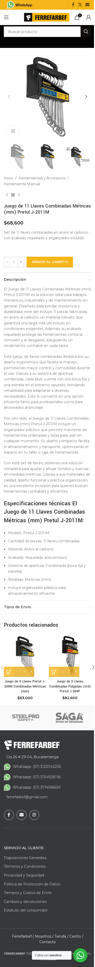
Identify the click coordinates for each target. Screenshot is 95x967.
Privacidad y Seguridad (24, 875)
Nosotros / (44, 936)
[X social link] (80, 5)
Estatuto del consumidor (26, 910)
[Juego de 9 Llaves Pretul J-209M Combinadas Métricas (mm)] (25, 655)
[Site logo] (46, 17)
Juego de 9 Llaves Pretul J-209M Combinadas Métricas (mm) (25, 686)
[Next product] (19, 195)
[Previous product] (7, 195)
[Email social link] (87, 5)
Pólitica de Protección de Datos (32, 884)
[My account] (89, 17)
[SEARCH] (86, 31)
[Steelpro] (26, 717)
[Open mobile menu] (6, 17)
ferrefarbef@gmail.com (27, 797)
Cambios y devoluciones (25, 901)
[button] (9, 97)
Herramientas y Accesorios (42, 178)
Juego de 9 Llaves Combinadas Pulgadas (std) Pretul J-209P (70, 686)
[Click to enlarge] (13, 131)
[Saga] (69, 717)
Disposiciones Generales (25, 858)
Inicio (8, 178)
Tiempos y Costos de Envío (28, 892)
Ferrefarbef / (23, 936)
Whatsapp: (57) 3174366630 (37, 787)
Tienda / (61, 936)
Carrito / (76, 936)
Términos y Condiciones (25, 866)
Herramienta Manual (22, 184)
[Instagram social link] (34, 815)
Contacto (47, 942)
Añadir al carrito (50, 262)
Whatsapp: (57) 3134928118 (37, 777)
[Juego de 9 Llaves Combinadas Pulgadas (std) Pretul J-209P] (70, 655)
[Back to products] (13, 195)
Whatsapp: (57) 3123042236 (37, 766)
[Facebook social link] (73, 5)
